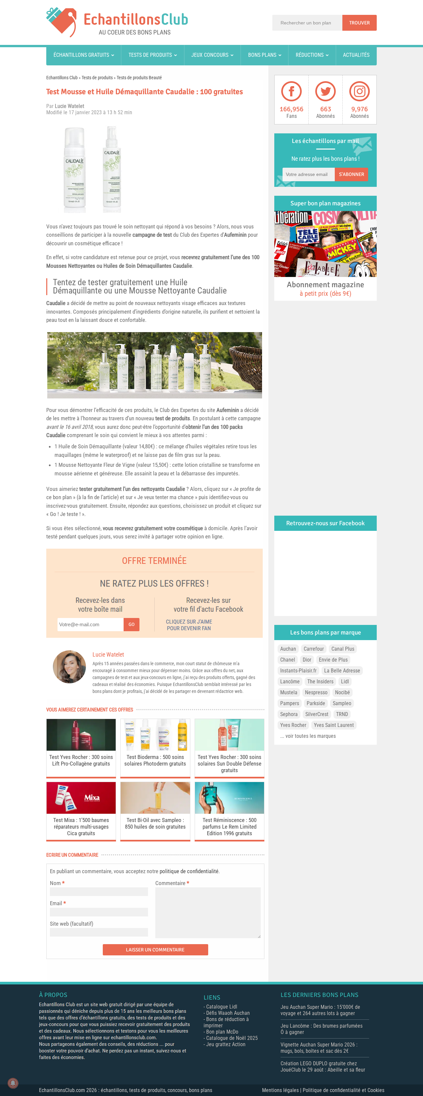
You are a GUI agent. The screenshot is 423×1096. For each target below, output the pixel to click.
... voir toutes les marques (308, 736)
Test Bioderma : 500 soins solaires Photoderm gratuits (155, 760)
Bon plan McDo (222, 1032)
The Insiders (320, 681)
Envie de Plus (333, 660)
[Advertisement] (203, 166)
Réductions (310, 55)
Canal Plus (342, 649)
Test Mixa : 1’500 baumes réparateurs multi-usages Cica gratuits (81, 827)
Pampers (289, 703)
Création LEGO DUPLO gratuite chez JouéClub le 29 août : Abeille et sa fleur (323, 1066)
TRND (342, 714)
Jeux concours (209, 55)
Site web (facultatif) (71, 923)
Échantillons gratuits (81, 55)
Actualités (356, 55)
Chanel (287, 660)
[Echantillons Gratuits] (117, 35)
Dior (307, 660)
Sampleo (342, 703)
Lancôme (290, 681)
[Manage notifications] (13, 1083)
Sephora (289, 714)
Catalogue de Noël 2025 (232, 1038)
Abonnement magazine (325, 288)
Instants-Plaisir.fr (298, 671)
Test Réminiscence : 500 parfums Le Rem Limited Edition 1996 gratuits (229, 827)
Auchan (288, 649)
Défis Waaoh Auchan (228, 1013)
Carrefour (314, 649)
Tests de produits (150, 55)
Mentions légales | (282, 1090)
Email (56, 903)
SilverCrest (316, 714)
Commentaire (172, 883)
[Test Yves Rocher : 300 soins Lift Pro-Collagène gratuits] (81, 749)
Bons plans (262, 55)
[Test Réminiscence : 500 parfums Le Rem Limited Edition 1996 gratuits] (229, 812)
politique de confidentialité (189, 871)
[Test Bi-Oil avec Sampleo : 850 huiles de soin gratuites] (155, 812)
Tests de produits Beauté (139, 77)
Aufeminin (235, 234)
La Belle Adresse (342, 671)
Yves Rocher (293, 725)
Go (132, 624)
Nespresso (316, 692)
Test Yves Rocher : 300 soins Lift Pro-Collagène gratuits (81, 760)
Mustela (288, 692)
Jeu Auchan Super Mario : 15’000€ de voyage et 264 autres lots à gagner (320, 1010)
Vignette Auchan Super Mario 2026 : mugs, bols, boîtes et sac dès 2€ (319, 1048)
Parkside (316, 703)
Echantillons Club (62, 77)
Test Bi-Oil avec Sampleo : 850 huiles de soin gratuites (155, 823)
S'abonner (351, 174)
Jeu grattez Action (226, 1044)
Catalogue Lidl (221, 1007)
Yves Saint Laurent (334, 725)
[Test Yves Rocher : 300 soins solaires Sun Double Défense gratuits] (229, 749)
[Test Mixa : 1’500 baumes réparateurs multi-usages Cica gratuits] (81, 812)
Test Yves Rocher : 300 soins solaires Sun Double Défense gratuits (229, 763)
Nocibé (342, 692)
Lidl (345, 681)
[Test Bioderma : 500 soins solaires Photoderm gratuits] (155, 749)
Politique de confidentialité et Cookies (343, 1090)
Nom (55, 883)
